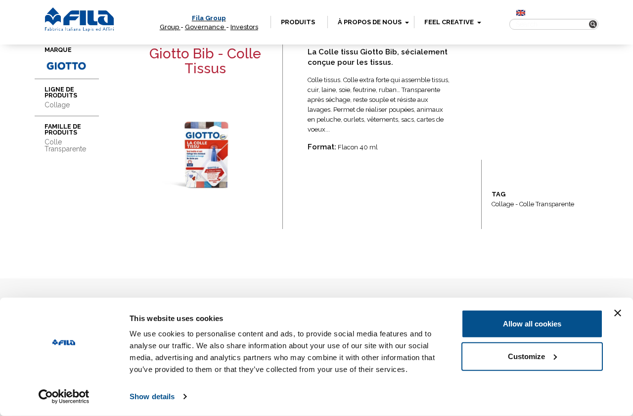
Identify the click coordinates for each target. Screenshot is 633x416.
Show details (152, 396)
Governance (205, 27)
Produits (298, 22)
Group (170, 27)
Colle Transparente (546, 204)
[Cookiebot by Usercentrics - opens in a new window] (64, 396)
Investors (244, 27)
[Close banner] (617, 313)
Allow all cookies (532, 324)
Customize (526, 356)
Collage (503, 204)
